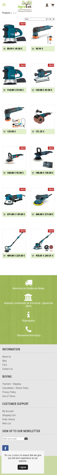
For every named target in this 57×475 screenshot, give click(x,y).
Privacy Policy (9, 392)
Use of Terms (8, 396)
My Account (8, 411)
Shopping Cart (9, 415)
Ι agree (22, 467)
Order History (8, 419)
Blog (4, 360)
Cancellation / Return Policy (15, 388)
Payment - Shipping (11, 383)
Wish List (6, 423)
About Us (6, 356)
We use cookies (11, 455)
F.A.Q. (4, 364)
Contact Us (7, 368)
